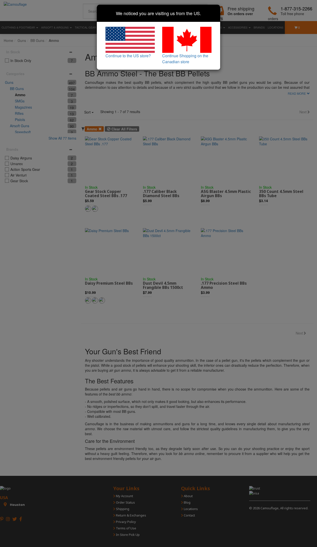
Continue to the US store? (128, 56)
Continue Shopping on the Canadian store (185, 58)
